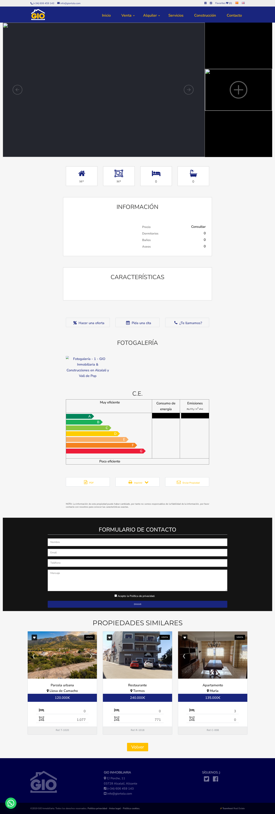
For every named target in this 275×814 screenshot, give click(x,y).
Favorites (223, 3)
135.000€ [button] (212, 697)
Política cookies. (131, 808)
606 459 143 (124, 789)
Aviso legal (115, 808)
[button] (10, 803)
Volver (137, 747)
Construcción (205, 15)
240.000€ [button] (137, 697)
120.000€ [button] (62, 697)
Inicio (106, 15)
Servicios (176, 15)
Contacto (234, 15)
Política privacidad (97, 808)
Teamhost (227, 808)
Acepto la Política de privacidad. (136, 596)
